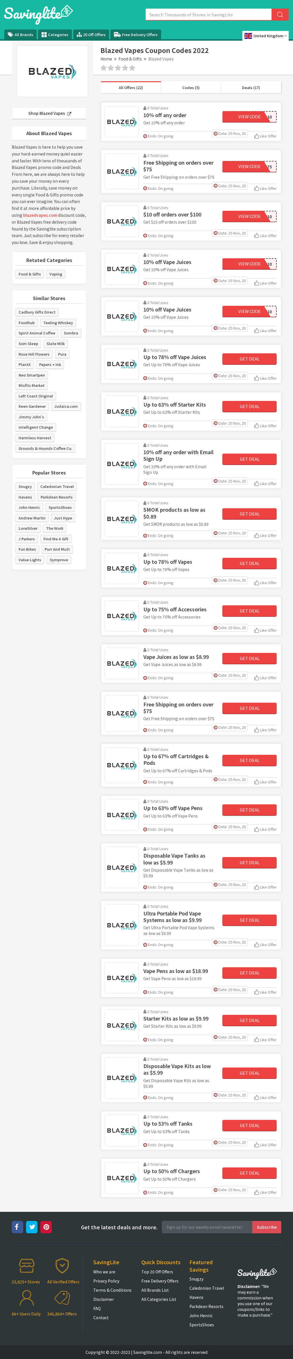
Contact (101, 1317)
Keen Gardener (32, 406)
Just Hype (63, 518)
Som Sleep (28, 343)
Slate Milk (56, 343)
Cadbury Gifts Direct (37, 312)
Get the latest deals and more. (119, 1227)
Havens (25, 497)
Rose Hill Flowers (34, 354)
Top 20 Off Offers (157, 1272)
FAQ (97, 1308)
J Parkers (27, 538)
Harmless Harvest (35, 437)
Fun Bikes (27, 549)
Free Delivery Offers (140, 34)
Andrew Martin (32, 518)
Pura (62, 354)
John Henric (29, 507)
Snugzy (25, 486)
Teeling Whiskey (58, 322)
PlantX (25, 364)
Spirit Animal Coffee (37, 333)
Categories (58, 34)
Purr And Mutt (57, 549)
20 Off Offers (94, 34)
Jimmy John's (31, 416)
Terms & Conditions (112, 1290)
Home (106, 59)
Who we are (104, 1272)
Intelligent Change (36, 427)
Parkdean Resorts (57, 497)
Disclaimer (103, 1299)
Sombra (71, 333)
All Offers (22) (131, 87)
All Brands (24, 34)
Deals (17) (251, 87)
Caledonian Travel (57, 486)
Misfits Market (32, 385)
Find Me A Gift (55, 538)
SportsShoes (60, 507)
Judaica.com (66, 406)
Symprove (59, 559)
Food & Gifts (130, 59)
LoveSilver (28, 528)
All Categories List (158, 1299)
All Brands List (155, 1290)
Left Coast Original (36, 396)
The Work (54, 528)
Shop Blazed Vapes (47, 113)
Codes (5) (191, 87)
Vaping (56, 274)
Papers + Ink (50, 364)
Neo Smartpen (32, 375)
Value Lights (30, 559)
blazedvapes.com (40, 215)
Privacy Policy (106, 1281)
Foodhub (27, 322)
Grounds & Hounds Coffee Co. (45, 448)
